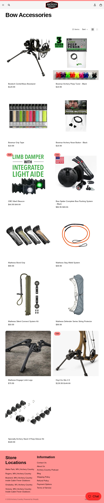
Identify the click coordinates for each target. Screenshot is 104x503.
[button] (85, 29)
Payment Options (44, 484)
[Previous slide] (9, 116)
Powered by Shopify (31, 499)
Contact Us (41, 463)
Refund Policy (43, 481)
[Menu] (3, 5)
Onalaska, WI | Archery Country (18, 485)
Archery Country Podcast (47, 470)
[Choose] (46, 134)
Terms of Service (44, 488)
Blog (39, 473)
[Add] (46, 75)
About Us (41, 466)
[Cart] (101, 5)
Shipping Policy (43, 477)
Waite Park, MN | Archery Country (19, 469)
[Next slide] (47, 116)
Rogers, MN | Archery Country (18, 473)
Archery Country (17, 499)
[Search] (9, 5)
